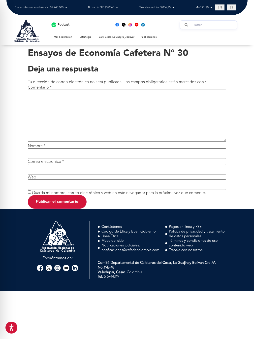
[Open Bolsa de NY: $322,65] (117, 7)
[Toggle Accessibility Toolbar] (11, 327)
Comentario (40, 87)
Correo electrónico (46, 162)
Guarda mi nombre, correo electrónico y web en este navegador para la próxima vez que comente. (119, 193)
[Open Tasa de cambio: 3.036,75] (173, 7)
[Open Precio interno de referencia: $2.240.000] (66, 7)
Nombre (36, 146)
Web (32, 177)
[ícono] (124, 25)
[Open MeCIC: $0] (211, 7)
